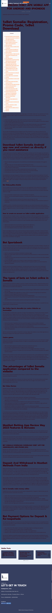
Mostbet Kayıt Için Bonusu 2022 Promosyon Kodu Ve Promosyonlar (25, 554)
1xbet (8, 180)
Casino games (9, 52)
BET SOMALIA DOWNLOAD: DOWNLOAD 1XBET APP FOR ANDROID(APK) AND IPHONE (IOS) (12, 64)
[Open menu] (50, 3)
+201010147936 (14, 597)
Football (7, 77)
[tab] (25, 560)
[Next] (49, 555)
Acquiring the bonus (10, 87)
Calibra (24, 11)
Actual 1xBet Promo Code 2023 (12, 75)
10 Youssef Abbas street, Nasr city (11, 591)
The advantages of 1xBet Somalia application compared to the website (12, 55)
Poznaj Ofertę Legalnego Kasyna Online (42, 554)
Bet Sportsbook (9, 45)
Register (7, 110)
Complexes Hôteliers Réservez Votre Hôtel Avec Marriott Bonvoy (8, 554)
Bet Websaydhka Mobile (10, 40)
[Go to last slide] (3, 555)
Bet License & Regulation (11, 94)
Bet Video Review (9, 58)
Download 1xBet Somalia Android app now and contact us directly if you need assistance (13, 38)
